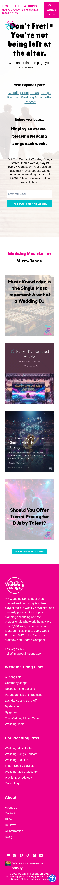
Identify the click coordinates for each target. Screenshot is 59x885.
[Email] (41, 855)
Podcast (30, 102)
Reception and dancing (20, 688)
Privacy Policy (27, 876)
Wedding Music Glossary (21, 771)
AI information (14, 831)
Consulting (12, 783)
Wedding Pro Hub (16, 760)
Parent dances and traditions (23, 694)
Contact (10, 813)
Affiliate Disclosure (30, 879)
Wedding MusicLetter (36, 97)
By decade (12, 706)
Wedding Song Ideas (23, 93)
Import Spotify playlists (19, 765)
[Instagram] (14, 855)
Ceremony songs (16, 683)
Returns (41, 876)
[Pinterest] (34, 855)
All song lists (13, 677)
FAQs (8, 819)
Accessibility (12, 876)
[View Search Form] (43, 25)
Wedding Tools (14, 724)
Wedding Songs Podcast (21, 754)
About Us (11, 807)
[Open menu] (51, 25)
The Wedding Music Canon (22, 718)
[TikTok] (28, 855)
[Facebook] (21, 855)
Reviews (10, 825)
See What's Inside (51, 9)
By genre (11, 712)
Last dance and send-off (21, 700)
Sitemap (46, 879)
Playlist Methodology (18, 777)
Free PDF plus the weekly (29, 203)
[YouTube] (8, 855)
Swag (8, 837)
